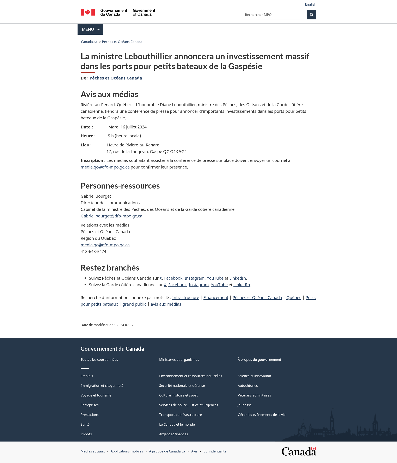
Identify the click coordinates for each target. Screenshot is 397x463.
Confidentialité (214, 451)
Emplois (87, 376)
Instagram (195, 278)
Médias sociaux (93, 451)
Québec (293, 297)
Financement (215, 297)
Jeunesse (245, 405)
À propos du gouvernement (259, 359)
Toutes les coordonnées (99, 359)
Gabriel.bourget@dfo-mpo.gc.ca (111, 216)
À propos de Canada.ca (167, 451)
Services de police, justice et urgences (188, 405)
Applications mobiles (127, 451)
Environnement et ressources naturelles (190, 376)
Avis (194, 451)
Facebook (173, 278)
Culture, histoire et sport (178, 395)
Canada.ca (89, 41)
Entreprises (90, 405)
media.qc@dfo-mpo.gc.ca (105, 167)
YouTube (215, 278)
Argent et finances (173, 434)
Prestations (90, 414)
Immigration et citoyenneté (102, 385)
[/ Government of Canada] (118, 13)
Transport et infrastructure (180, 414)
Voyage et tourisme (96, 395)
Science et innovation (254, 376)
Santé (85, 424)
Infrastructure (185, 297)
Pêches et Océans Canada (122, 41)
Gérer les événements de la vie (262, 414)
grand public (134, 304)
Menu (92, 29)
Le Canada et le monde (177, 424)
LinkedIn (237, 278)
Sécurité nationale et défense (182, 385)
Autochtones (248, 385)
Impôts (86, 434)
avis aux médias (166, 304)
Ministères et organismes (179, 359)
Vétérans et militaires (254, 395)
